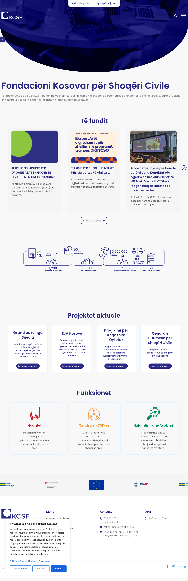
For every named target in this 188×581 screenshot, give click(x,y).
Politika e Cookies (18, 561)
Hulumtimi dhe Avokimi (153, 425)
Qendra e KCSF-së (94, 425)
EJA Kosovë (72, 333)
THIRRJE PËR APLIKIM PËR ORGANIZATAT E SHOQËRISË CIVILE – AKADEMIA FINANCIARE (33, 172)
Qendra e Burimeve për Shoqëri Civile (160, 338)
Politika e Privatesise (39, 561)
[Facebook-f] (167, 566)
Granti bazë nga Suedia (28, 335)
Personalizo (20, 568)
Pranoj (58, 568)
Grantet (34, 425)
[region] (38, 547)
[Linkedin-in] (179, 566)
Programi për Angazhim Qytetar (116, 335)
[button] (184, 167)
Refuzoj (41, 568)
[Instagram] (185, 566)
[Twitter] (173, 566)
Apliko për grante (80, 3)
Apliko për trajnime (106, 3)
